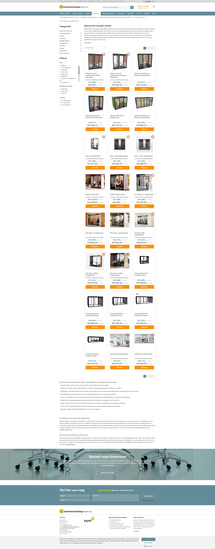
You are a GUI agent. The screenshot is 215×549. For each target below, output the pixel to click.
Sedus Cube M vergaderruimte (119, 354)
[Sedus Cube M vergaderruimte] (119, 340)
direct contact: (143, 6)
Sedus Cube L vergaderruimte (143, 354)
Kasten (88, 13)
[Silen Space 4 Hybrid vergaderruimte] (119, 260)
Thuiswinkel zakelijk (149, 1)
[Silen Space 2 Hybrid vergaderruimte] (95, 261)
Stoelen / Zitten (65, 13)
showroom (76, 17)
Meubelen (71, 38)
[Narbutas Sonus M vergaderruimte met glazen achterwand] (119, 61)
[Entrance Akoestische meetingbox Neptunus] (95, 301)
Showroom (110, 1)
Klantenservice (68, 1)
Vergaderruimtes (71, 41)
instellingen (149, 546)
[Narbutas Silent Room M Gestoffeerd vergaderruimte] (95, 103)
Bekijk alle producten (66, 31)
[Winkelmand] (154, 7)
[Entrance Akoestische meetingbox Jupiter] (95, 338)
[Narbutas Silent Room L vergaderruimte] (119, 103)
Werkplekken (71, 51)
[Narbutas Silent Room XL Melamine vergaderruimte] (144, 102)
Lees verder (87, 43)
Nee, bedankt (148, 543)
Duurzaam (130, 13)
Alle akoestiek (65, 53)
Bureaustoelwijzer (119, 1)
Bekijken (95, 89)
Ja (148, 539)
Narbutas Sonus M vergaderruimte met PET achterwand (93, 75)
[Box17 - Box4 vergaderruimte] (119, 144)
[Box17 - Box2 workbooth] (95, 144)
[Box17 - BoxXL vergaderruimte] (144, 144)
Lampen (71, 48)
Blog (153, 13)
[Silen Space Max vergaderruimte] (144, 220)
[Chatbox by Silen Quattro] (119, 182)
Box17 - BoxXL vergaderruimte (144, 156)
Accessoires (120, 13)
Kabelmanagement (108, 13)
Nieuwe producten (81, 1)
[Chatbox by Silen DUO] (95, 181)
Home (61, 1)
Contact (104, 1)
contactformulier (70, 444)
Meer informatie (107, 472)
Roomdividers (71, 43)
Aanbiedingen (91, 1)
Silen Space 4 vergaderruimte (119, 233)
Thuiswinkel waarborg (146, 1)
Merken (98, 1)
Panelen (71, 36)
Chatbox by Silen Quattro (117, 194)
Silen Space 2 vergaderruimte (94, 233)
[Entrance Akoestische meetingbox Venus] (144, 260)
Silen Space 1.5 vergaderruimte (144, 194)
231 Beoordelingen (139, 17)
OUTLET (139, 13)
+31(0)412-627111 (143, 8)
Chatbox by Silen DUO (92, 194)
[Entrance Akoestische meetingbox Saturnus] (144, 301)
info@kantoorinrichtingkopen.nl (71, 527)
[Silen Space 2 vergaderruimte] (95, 220)
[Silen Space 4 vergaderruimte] (119, 220)
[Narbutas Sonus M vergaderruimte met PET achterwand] (95, 61)
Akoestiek (96, 13)
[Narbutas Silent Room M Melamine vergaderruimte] (144, 61)
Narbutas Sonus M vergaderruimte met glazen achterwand (118, 75)
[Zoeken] (132, 7)
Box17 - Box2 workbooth (93, 156)
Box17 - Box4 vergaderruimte (119, 156)
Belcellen (71, 46)
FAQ (75, 1)
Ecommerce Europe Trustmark (144, 1)
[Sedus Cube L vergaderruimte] (144, 338)
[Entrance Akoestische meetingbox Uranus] (119, 301)
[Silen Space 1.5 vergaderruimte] (144, 182)
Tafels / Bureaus (78, 13)
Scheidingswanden (71, 33)
